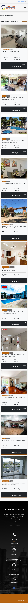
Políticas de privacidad (14, 525)
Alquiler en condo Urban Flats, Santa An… (13, 311)
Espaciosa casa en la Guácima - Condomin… (14, 97)
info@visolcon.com (14, 574)
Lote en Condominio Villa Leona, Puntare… (14, 226)
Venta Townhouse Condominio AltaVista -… (13, 183)
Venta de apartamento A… (13, 52)
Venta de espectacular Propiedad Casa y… (13, 140)
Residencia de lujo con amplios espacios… (13, 440)
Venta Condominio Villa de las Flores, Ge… (14, 397)
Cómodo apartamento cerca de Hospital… (13, 269)
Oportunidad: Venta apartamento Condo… (13, 483)
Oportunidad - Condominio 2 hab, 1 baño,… (13, 354)
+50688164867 (14, 543)
